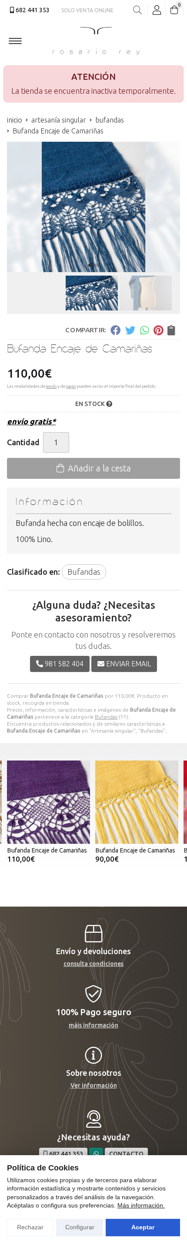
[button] (90, 265)
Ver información (93, 1085)
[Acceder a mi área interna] (157, 10)
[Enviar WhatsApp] (96, 1154)
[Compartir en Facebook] (115, 329)
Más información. (141, 1205)
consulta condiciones (93, 963)
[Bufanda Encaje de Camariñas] (48, 802)
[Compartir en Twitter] (130, 329)
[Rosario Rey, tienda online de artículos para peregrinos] (96, 41)
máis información (93, 1025)
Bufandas (106, 717)
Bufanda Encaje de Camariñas (47, 850)
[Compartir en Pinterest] (158, 329)
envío (51, 386)
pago (71, 386)
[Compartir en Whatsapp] (144, 329)
